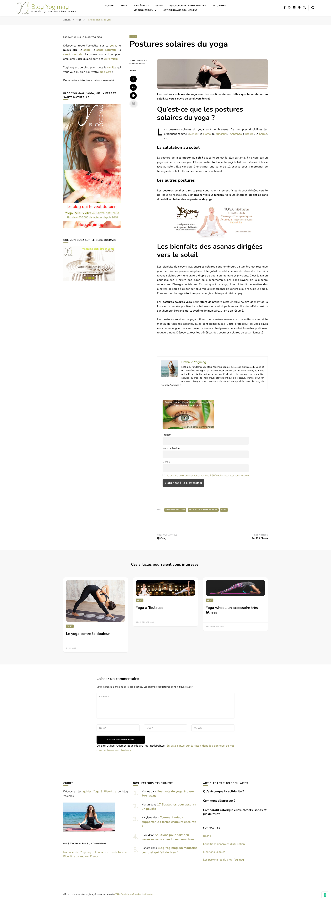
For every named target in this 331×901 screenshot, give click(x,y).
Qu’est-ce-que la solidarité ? (223, 791)
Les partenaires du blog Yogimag (223, 860)
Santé (159, 5)
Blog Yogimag (50, 7)
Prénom (167, 434)
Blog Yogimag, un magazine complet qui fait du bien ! (169, 850)
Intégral (249, 134)
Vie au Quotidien (143, 10)
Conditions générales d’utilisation (224, 844)
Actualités (219, 5)
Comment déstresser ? (219, 801)
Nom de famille (171, 448)
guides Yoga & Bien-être (99, 791)
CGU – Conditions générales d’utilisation (133, 894)
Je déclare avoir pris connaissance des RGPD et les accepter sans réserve (208, 475)
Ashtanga (236, 134)
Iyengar (193, 134)
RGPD (207, 836)
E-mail (166, 462)
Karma (263, 134)
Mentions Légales (214, 852)
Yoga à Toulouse (149, 607)
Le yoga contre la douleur (88, 633)
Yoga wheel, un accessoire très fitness (232, 610)
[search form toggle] (312, 7)
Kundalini (221, 134)
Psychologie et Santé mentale (187, 5)
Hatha (207, 134)
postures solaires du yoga (203, 510)
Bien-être (139, 5)
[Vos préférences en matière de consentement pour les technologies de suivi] (325, 895)
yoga (224, 510)
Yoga (124, 5)
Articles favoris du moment (180, 10)
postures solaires (175, 510)
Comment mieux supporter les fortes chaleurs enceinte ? (169, 821)
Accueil (109, 5)
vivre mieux (111, 59)
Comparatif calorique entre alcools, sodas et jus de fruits (235, 812)
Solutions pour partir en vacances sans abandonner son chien (168, 837)
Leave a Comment (140, 63)
